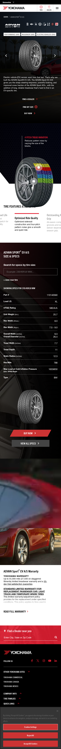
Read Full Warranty (15, 611)
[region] (30, 728)
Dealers (49, 10)
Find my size (28, 107)
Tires (41, 10)
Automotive (7, 2)
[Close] (57, 711)
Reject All (30, 735)
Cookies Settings (30, 727)
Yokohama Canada (11, 681)
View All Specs (28, 443)
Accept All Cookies (30, 743)
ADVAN (6, 17)
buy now (28, 113)
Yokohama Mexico (11, 686)
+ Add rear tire (11, 280)
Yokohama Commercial (13, 677)
